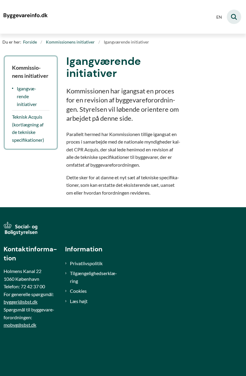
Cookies (78, 291)
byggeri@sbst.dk (21, 302)
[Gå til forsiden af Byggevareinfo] (24, 16)
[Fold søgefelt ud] (234, 17)
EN (219, 17)
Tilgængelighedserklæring (93, 277)
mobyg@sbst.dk (20, 325)
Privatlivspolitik (86, 263)
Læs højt (79, 301)
